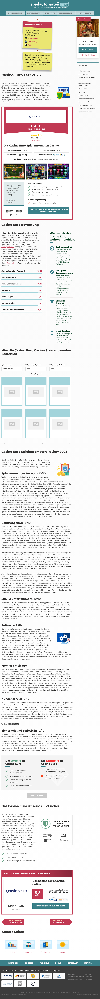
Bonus (58, 963)
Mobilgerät (10, 263)
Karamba (44, 60)
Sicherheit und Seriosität (12, 310)
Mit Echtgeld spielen (88, 55)
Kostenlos (13, 963)
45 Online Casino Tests (85, 105)
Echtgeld (29, 963)
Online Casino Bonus (85, 71)
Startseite (71, 974)
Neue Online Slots (84, 74)
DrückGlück (32, 42)
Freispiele (44, 963)
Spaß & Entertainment (11, 284)
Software (5, 290)
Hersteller (72, 963)
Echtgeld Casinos (83, 95)
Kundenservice (8, 303)
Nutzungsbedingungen (75, 976)
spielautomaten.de (19, 994)
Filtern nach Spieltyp (33, 365)
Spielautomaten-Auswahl (13, 271)
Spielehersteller (65, 13)
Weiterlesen (37, 795)
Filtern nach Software (57, 365)
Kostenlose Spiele (15, 13)
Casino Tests (50, 13)
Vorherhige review (15, 922)
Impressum (88, 979)
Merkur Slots (33, 38)
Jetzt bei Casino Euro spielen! (50, 906)
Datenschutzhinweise (75, 979)
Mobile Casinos (83, 89)
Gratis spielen (87, 50)
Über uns (88, 974)
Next (65, 155)
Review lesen (36, 140)
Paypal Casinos (83, 92)
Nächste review (58, 922)
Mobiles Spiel (7, 297)
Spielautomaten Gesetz (85, 112)
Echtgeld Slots (33, 13)
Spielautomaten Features (86, 102)
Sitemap (96, 994)
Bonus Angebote (84, 13)
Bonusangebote (8, 278)
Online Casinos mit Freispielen (87, 108)
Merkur (88, 963)
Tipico (30, 45)
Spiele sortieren (7, 365)
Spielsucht (88, 976)
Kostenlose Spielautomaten (87, 98)
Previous (54, 155)
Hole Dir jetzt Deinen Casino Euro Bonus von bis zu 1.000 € (48, 210)
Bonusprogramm (7, 247)
